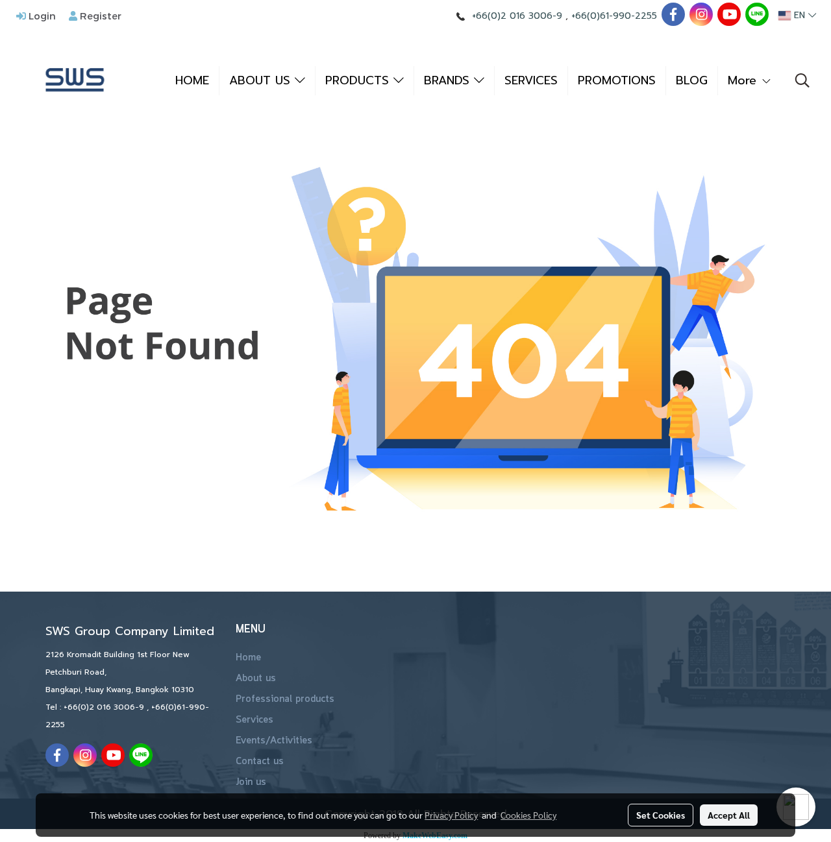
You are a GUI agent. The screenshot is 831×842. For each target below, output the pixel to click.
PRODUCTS (359, 80)
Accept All (729, 815)
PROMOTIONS (617, 80)
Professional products (285, 699)
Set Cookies (660, 815)
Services (254, 720)
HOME (192, 80)
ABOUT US (262, 80)
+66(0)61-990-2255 (614, 16)
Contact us (260, 761)
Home (248, 658)
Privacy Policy (451, 815)
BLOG (692, 80)
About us (256, 678)
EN (799, 15)
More (744, 80)
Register (99, 15)
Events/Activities (274, 741)
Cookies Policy (528, 815)
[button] (802, 80)
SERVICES (531, 80)
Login (41, 15)
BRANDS (449, 80)
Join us (251, 782)
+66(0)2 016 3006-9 (517, 16)
